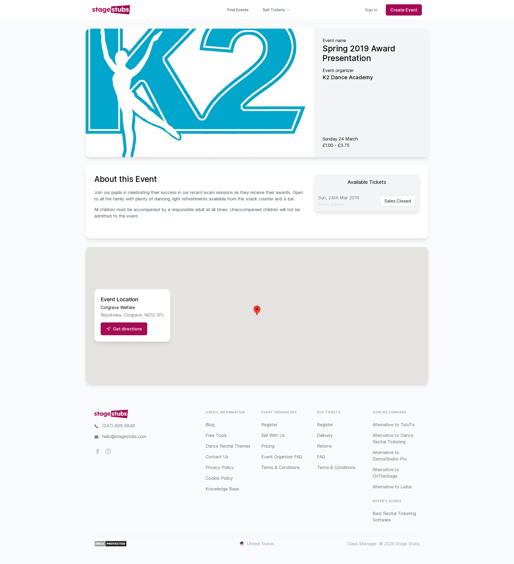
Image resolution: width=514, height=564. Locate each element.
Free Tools (216, 435)
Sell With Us (273, 435)
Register (269, 424)
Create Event (403, 10)
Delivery (325, 435)
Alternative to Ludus (392, 486)
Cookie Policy (219, 478)
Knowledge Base (222, 488)
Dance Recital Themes (228, 446)
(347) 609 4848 (118, 425)
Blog (210, 424)
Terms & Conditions (280, 467)
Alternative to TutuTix (394, 424)
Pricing (267, 446)
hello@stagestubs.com (124, 436)
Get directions (127, 328)
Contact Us (217, 456)
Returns (324, 446)
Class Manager (362, 543)
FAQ (321, 456)
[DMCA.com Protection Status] (110, 543)
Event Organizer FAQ (281, 456)
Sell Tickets (274, 9)
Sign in (371, 9)
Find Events (238, 9)
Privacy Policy (220, 467)
